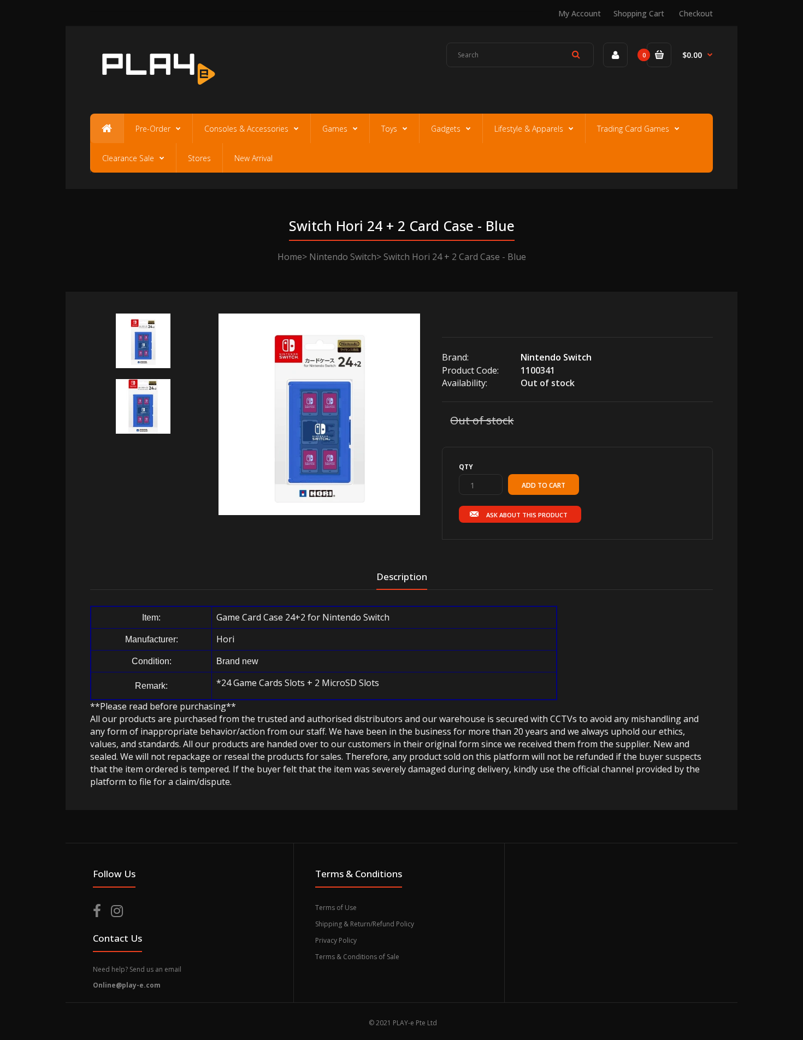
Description (401, 576)
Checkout (696, 13)
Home (289, 257)
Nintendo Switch (342, 257)
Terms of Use (336, 907)
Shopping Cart (638, 13)
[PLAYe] (156, 90)
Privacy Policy (336, 940)
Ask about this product (527, 515)
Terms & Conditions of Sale (357, 956)
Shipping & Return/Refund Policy (364, 924)
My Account (579, 13)
